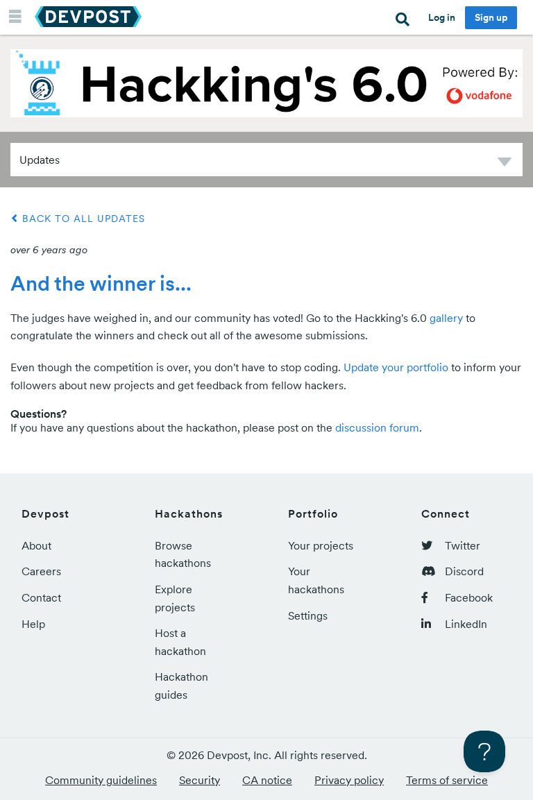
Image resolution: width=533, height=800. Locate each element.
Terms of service (447, 780)
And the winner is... (101, 283)
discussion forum (377, 427)
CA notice (267, 780)
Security (199, 780)
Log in (441, 17)
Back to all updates (82, 218)
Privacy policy (349, 780)
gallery (446, 318)
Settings (308, 615)
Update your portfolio (396, 367)
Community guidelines (101, 780)
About (36, 545)
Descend (504, 164)
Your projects (320, 545)
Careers (41, 571)
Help (33, 624)
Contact (41, 597)
